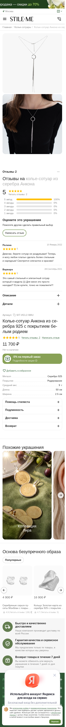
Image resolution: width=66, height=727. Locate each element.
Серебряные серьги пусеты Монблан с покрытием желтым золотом (16, 607)
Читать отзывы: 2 (30, 337)
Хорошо (55, 722)
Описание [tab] (9, 295)
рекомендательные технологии (44, 708)
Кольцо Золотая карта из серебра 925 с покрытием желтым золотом (48, 607)
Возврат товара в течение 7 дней (37, 657)
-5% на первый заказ (26, 356)
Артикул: (7, 315)
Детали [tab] (8, 304)
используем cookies (21, 708)
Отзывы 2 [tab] (10, 171)
